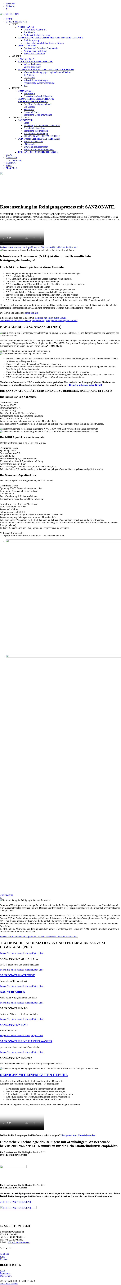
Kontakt (4, 1259)
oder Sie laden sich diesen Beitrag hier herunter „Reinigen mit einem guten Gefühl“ (38, 320)
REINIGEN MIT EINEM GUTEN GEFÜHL (34, 1075)
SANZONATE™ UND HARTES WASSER (26, 1041)
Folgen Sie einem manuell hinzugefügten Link (21, 953)
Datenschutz (6, 1276)
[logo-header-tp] (9, 14)
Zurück (3, 895)
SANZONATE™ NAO (14, 1024)
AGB (2, 1270)
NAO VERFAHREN (12, 991)
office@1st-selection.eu (19, 1242)
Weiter (10, 895)
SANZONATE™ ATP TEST (17, 975)
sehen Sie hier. (32, 313)
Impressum (5, 1273)
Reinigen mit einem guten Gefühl (50, 318)
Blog (2, 1256)
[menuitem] (63, 19)
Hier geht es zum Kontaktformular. (77, 1135)
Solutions (4, 1254)
